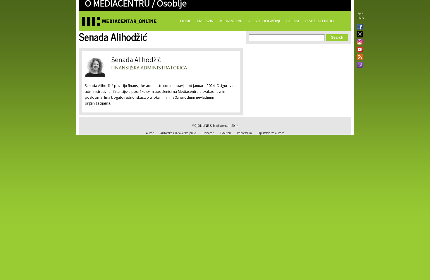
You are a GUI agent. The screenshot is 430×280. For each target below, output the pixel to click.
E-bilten (225, 133)
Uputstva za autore (271, 133)
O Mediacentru (319, 20)
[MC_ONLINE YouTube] (359, 49)
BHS (360, 14)
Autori (150, 133)
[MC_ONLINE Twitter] (359, 34)
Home (185, 20)
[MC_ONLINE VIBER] (359, 65)
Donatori (208, 133)
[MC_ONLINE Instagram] (359, 42)
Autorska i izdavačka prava (178, 133)
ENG (360, 18)
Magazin (205, 20)
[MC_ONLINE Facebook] (359, 27)
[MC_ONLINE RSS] (359, 57)
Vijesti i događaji (264, 20)
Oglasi (292, 20)
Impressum (244, 133)
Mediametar (230, 20)
